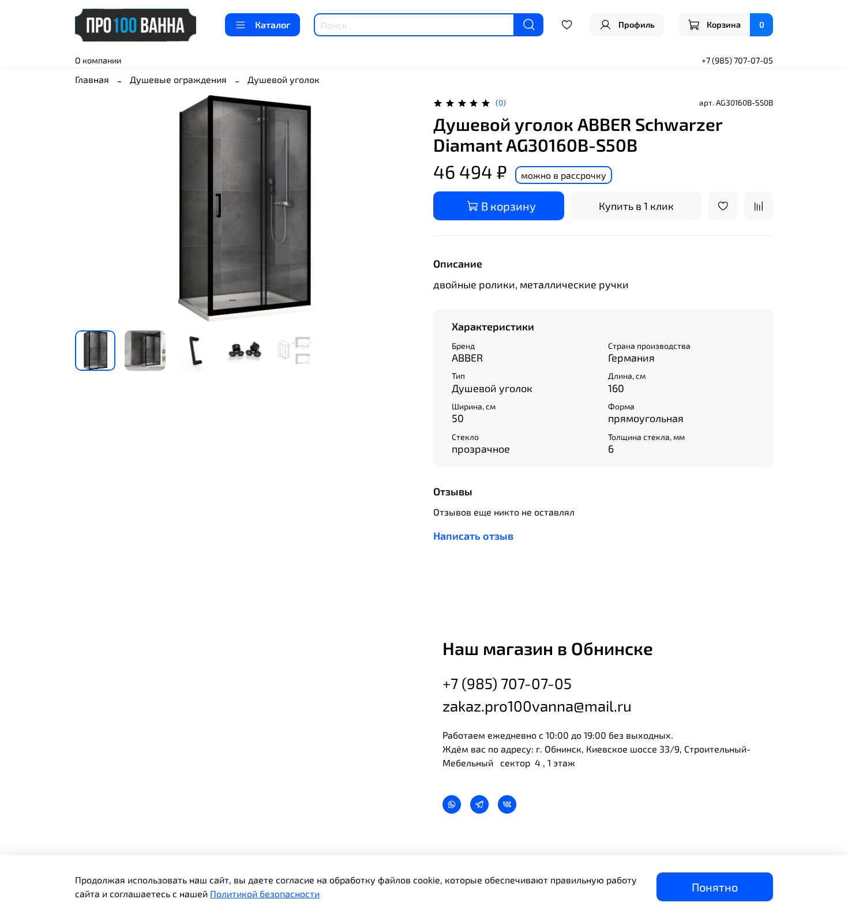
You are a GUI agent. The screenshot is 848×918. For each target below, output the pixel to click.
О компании (98, 60)
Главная (92, 79)
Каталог (272, 24)
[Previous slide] (93, 208)
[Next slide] (396, 208)
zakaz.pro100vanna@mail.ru (537, 705)
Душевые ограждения (178, 79)
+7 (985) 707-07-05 (737, 60)
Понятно (715, 887)
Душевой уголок (283, 79)
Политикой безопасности (265, 893)
